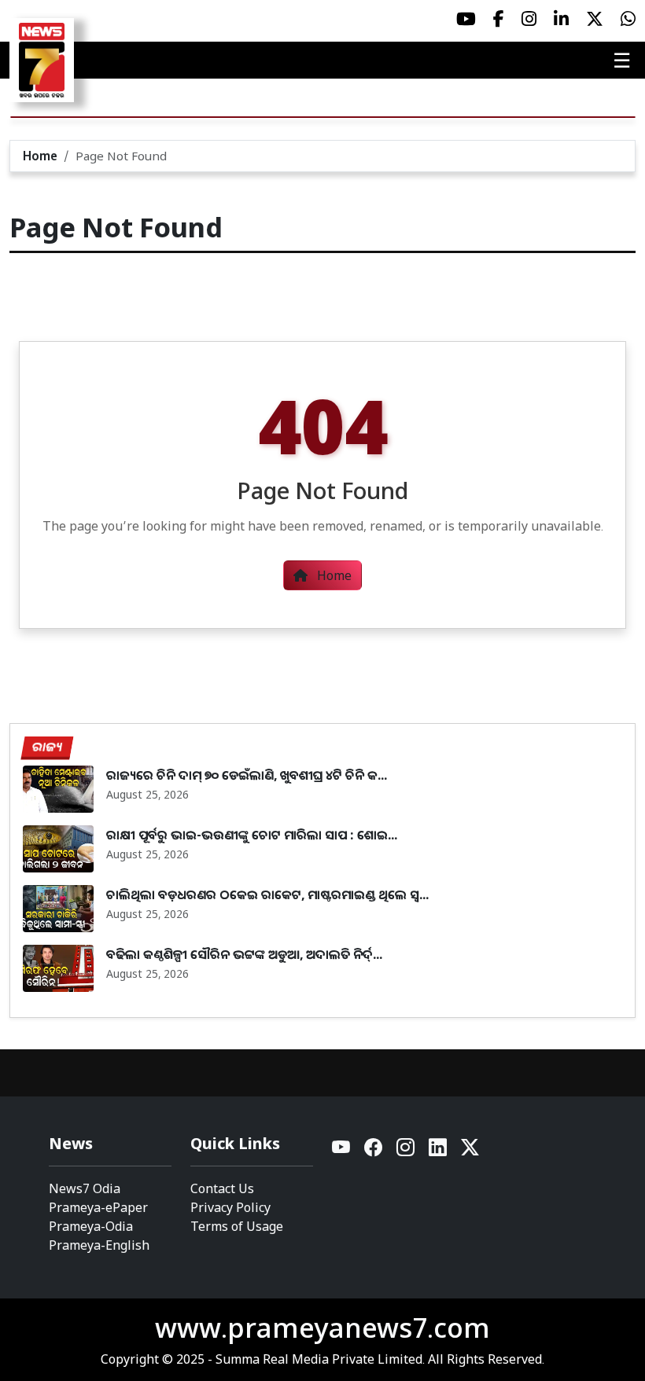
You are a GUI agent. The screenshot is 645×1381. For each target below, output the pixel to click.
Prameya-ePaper (98, 1207)
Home (40, 155)
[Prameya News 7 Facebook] (499, 19)
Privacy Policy (230, 1207)
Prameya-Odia (91, 1226)
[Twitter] (470, 1151)
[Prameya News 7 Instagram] (529, 19)
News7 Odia (84, 1188)
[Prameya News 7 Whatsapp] (628, 19)
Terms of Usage (236, 1226)
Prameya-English (99, 1245)
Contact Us (222, 1188)
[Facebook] (374, 1151)
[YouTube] (342, 1151)
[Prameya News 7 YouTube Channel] (466, 19)
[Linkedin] (438, 1151)
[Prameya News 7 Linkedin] (561, 19)
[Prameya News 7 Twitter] (594, 19)
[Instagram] (406, 1151)
